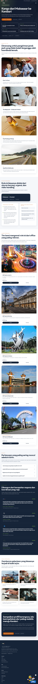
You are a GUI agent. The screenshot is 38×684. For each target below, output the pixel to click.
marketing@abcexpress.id (7, 646)
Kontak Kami (3, 673)
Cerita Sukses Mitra (4, 666)
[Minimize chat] (35, 675)
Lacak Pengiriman (27, 0)
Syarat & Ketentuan (4, 653)
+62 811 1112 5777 (7, 647)
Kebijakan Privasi (10, 653)
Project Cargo (3, 659)
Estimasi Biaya (35, 0)
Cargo (2, 657)
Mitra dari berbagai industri (5, 667)
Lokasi (2, 677)
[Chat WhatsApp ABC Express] (32, 679)
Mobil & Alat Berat (3, 660)
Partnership (3, 680)
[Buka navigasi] (36, 3)
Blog (2, 681)
